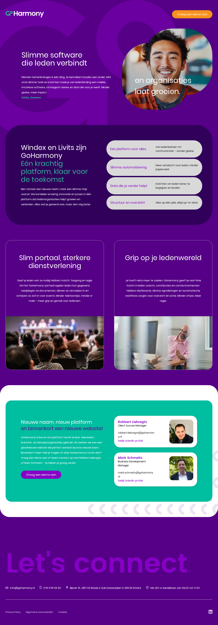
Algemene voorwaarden (39, 612)
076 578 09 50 (52, 588)
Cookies (62, 612)
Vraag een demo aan (192, 14)
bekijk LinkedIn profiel (130, 441)
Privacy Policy (13, 612)
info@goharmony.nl (22, 588)
